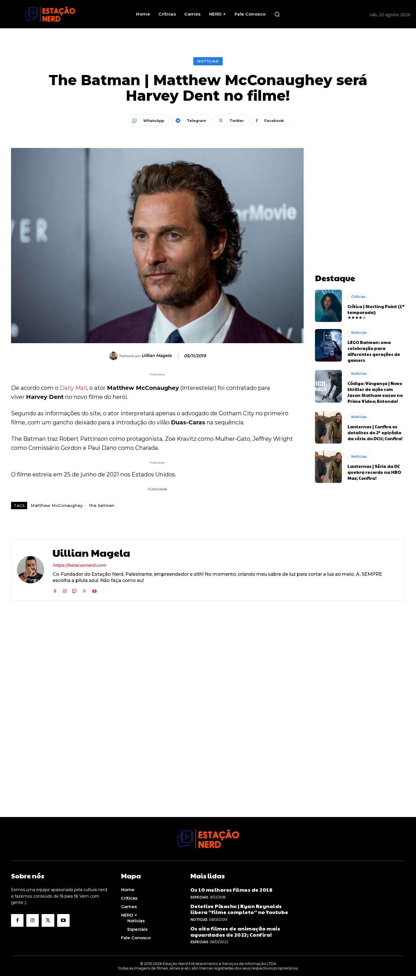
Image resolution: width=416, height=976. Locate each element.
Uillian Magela (156, 355)
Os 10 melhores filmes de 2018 (231, 889)
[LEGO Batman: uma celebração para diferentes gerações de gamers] (328, 345)
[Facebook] (55, 590)
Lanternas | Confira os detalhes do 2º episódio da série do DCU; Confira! (375, 432)
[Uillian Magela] (114, 356)
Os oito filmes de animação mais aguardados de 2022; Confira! (235, 931)
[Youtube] (94, 590)
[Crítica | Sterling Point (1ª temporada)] (328, 306)
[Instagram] (65, 590)
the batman (102, 505)
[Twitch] (74, 590)
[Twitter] (84, 590)
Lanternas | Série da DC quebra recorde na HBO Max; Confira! (374, 472)
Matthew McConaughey (57, 505)
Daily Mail (73, 387)
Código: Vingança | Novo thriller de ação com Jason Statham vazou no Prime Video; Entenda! (375, 392)
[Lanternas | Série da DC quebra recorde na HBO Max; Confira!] (328, 467)
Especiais (199, 897)
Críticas (358, 296)
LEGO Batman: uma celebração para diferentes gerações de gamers (374, 351)
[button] (277, 14)
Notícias (208, 61)
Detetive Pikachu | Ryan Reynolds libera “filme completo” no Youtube (239, 909)
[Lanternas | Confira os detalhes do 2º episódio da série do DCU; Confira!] (328, 427)
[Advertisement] (360, 183)
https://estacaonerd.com (79, 565)
